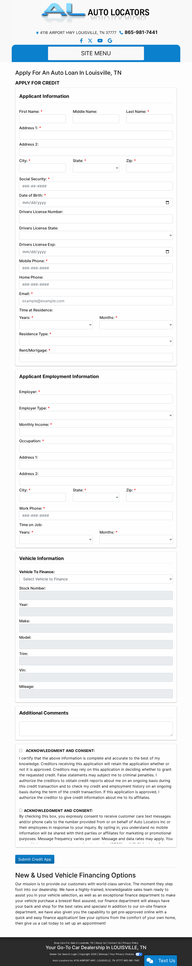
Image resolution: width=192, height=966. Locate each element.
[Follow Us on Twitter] (91, 41)
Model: (25, 637)
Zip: (129, 160)
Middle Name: (85, 111)
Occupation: (30, 441)
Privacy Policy (130, 942)
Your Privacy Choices (122, 954)
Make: (24, 621)
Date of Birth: (31, 195)
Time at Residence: (36, 310)
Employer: (28, 391)
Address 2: (29, 144)
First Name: (29, 111)
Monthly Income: (34, 424)
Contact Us (114, 942)
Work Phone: (30, 508)
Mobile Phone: (32, 260)
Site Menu (96, 53)
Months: (107, 317)
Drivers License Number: (41, 211)
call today (50, 923)
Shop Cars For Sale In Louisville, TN (73, 942)
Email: (24, 293)
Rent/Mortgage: (33, 350)
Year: (23, 604)
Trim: (23, 653)
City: (23, 160)
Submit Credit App (34, 859)
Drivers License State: (38, 228)
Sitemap (103, 954)
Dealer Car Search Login (63, 954)
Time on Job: (30, 524)
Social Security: (33, 179)
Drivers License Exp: (37, 244)
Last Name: (136, 111)
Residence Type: (33, 334)
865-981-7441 (141, 32)
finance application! (60, 917)
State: (78, 160)
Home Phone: (31, 277)
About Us (101, 942)
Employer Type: (33, 408)
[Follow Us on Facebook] (82, 41)
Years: (24, 317)
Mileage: (26, 686)
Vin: (22, 670)
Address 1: (28, 127)
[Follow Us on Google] (110, 41)
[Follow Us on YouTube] (101, 41)
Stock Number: (32, 588)
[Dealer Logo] (96, 15)
